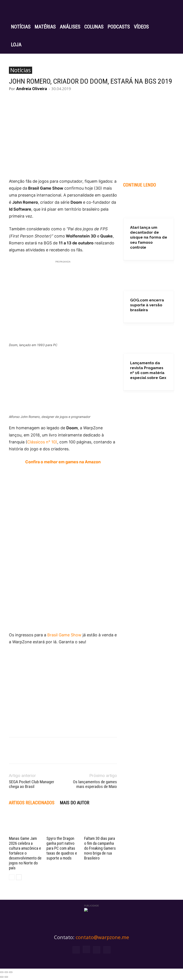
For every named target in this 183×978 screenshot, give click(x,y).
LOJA (16, 44)
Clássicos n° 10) (42, 442)
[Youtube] (106, 949)
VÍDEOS (141, 27)
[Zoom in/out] (10, 972)
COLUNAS (94, 27)
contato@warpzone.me (102, 937)
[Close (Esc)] (2, 972)
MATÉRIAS (45, 27)
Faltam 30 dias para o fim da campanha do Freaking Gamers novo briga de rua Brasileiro (100, 848)
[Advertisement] (63, 682)
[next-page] (19, 877)
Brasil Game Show (64, 635)
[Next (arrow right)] (6, 977)
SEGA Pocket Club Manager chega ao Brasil (31, 784)
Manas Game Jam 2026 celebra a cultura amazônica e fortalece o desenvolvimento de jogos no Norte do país (25, 853)
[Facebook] (76, 949)
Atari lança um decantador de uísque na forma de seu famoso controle (148, 237)
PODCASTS (119, 27)
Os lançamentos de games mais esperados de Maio (95, 784)
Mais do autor (74, 802)
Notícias (20, 70)
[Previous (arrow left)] (2, 977)
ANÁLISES (70, 27)
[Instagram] (86, 949)
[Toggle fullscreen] (6, 972)
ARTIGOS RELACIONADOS (31, 802)
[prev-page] (12, 877)
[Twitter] (96, 949)
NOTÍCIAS (21, 27)
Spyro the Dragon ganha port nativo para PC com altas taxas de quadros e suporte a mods (61, 848)
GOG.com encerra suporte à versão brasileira (147, 305)
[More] (96, 98)
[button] (168, 9)
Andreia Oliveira (31, 88)
